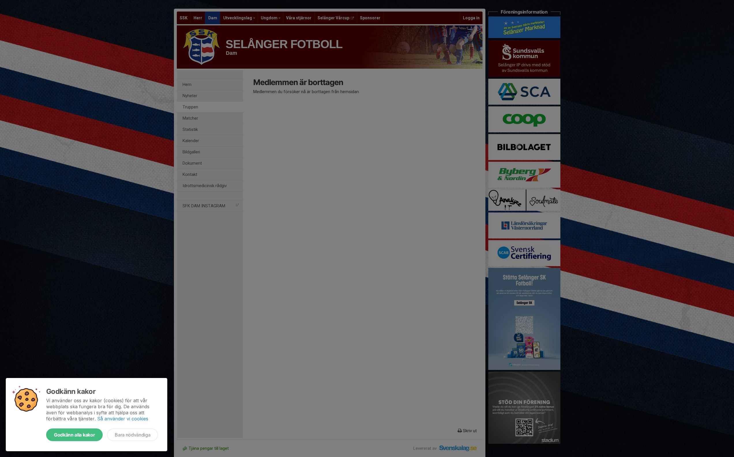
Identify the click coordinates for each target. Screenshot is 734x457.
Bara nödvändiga (132, 435)
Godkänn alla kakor (74, 435)
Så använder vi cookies (122, 419)
